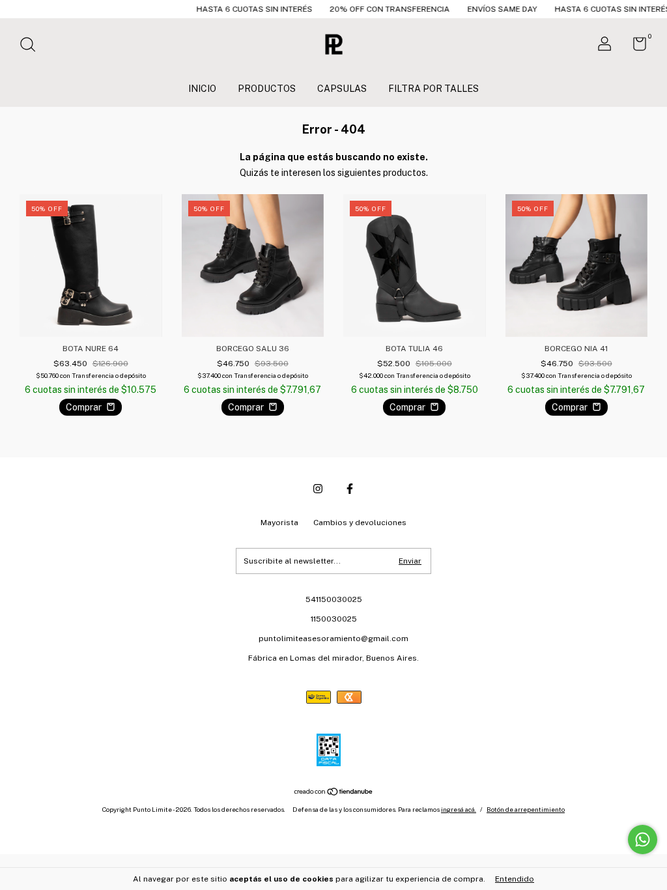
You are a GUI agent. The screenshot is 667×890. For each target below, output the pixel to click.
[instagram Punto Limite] (318, 488)
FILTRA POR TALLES (433, 88)
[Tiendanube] (334, 793)
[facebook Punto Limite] (350, 488)
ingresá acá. (458, 809)
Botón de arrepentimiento (526, 809)
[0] (634, 47)
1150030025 (334, 619)
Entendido (514, 878)
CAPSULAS (342, 88)
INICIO (202, 88)
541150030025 (333, 599)
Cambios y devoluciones (359, 522)
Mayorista (279, 522)
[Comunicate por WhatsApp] (642, 839)
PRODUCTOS (267, 88)
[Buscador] (32, 46)
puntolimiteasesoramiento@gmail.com (333, 638)
